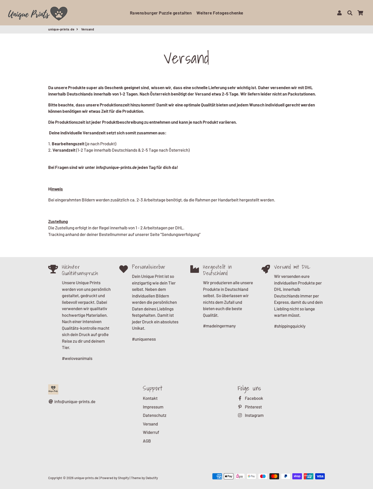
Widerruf (151, 432)
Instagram (254, 415)
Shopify (123, 478)
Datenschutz (154, 415)
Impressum (153, 406)
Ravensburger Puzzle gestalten (161, 12)
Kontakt (150, 398)
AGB (147, 440)
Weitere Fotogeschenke (219, 12)
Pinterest (253, 406)
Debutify (152, 478)
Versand (150, 423)
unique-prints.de (61, 29)
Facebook (253, 398)
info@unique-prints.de (74, 401)
